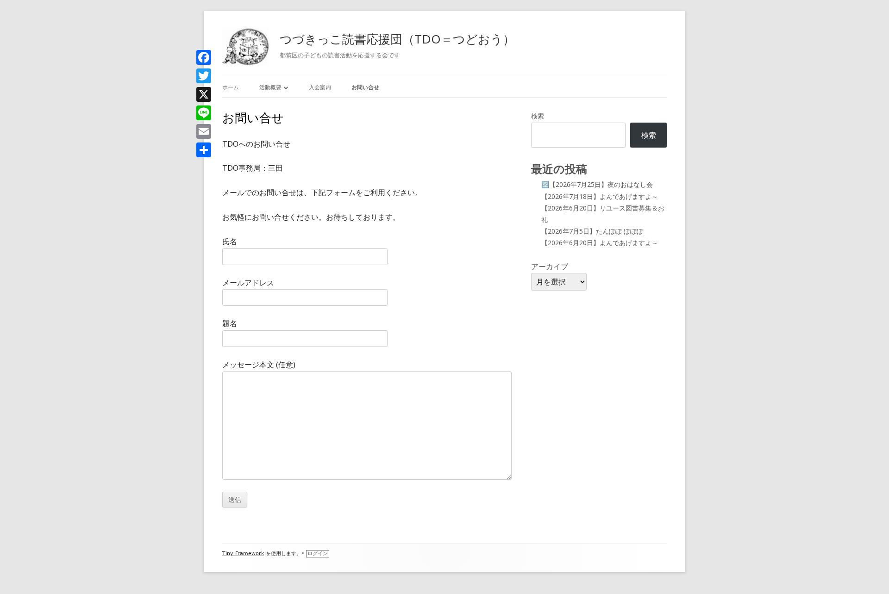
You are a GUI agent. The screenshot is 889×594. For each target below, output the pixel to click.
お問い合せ (365, 87)
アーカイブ (549, 266)
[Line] (203, 113)
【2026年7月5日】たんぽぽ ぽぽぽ (592, 231)
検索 (537, 115)
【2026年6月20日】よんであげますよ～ (599, 242)
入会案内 (320, 87)
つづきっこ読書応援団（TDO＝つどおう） (397, 39)
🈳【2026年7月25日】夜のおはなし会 (597, 184)
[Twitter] (203, 76)
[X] (203, 94)
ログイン (317, 554)
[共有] (203, 150)
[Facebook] (203, 57)
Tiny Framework (243, 554)
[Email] (203, 131)
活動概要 (270, 87)
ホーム (230, 87)
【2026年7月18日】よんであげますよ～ (599, 196)
